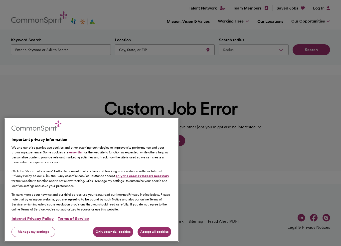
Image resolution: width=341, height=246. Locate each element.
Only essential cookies (113, 231)
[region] (91, 180)
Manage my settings (33, 231)
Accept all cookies (154, 231)
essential (76, 152)
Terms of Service (73, 218)
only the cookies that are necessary (142, 176)
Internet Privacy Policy (32, 218)
